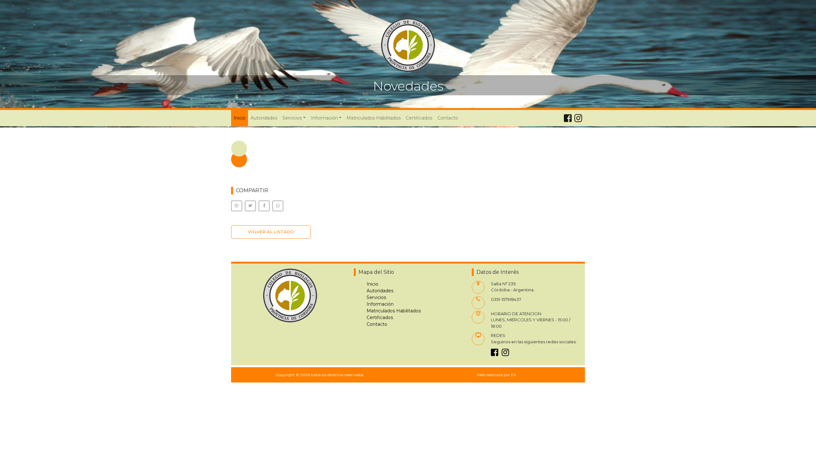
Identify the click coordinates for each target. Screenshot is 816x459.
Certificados (419, 118)
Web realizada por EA (496, 374)
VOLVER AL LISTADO (271, 231)
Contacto (447, 118)
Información (380, 304)
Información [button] (324, 118)
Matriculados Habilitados (373, 118)
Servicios (376, 297)
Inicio (241, 118)
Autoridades (264, 118)
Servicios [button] (292, 118)
